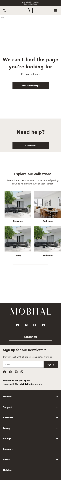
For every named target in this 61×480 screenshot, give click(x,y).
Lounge (7, 438)
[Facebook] (10, 371)
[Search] (4, 10)
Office (6, 459)
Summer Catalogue (30, 4)
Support (7, 407)
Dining (6, 428)
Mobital (7, 396)
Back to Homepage (31, 85)
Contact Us (30, 145)
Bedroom (8, 417)
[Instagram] (16, 371)
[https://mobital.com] (30, 314)
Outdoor (7, 470)
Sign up (50, 364)
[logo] (30, 10)
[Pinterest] (4, 371)
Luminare (8, 449)
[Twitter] (21, 371)
